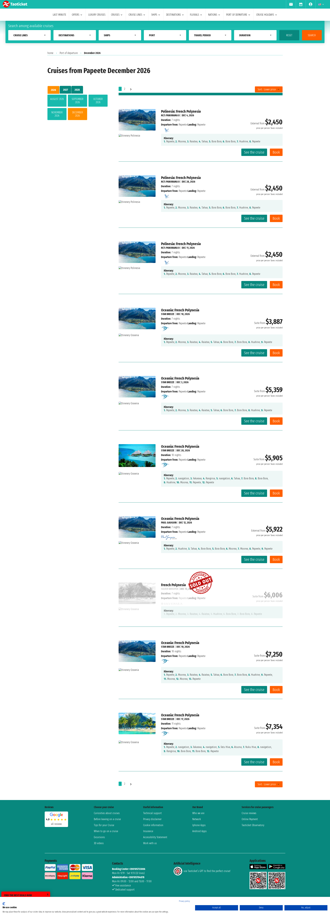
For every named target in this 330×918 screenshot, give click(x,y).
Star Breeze (167, 314)
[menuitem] (291, 4)
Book (276, 152)
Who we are (198, 813)
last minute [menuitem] (59, 14)
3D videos (99, 843)
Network (196, 819)
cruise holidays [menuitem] (265, 14)
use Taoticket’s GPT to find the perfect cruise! (207, 871)
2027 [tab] (65, 89)
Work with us (150, 843)
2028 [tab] (77, 89)
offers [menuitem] (75, 14)
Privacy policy (184, 901)
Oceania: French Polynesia (180, 310)
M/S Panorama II (170, 115)
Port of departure (69, 53)
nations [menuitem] (212, 14)
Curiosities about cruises (107, 813)
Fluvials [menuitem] (194, 14)
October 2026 (98, 100)
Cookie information (153, 825)
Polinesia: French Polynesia (181, 111)
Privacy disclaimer (152, 819)
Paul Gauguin (169, 522)
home (50, 53)
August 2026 (57, 99)
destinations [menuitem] (173, 14)
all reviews (56, 824)
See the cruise (254, 152)
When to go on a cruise (106, 831)
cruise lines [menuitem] (135, 14)
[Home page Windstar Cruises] (165, 328)
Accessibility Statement (155, 837)
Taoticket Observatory (253, 825)
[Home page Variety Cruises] (166, 129)
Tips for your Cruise (104, 825)
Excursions (99, 837)
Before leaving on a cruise (107, 819)
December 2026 (77, 114)
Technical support (152, 813)
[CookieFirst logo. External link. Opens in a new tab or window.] (4, 903)
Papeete (183, 124)
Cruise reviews (249, 813)
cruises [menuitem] (115, 14)
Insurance (148, 831)
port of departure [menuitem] (236, 14)
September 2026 (77, 100)
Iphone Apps (199, 825)
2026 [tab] (53, 90)
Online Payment (250, 819)
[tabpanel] (77, 108)
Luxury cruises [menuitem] (96, 14)
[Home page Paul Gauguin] (169, 536)
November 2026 (57, 114)
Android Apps (199, 831)
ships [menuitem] (154, 14)
